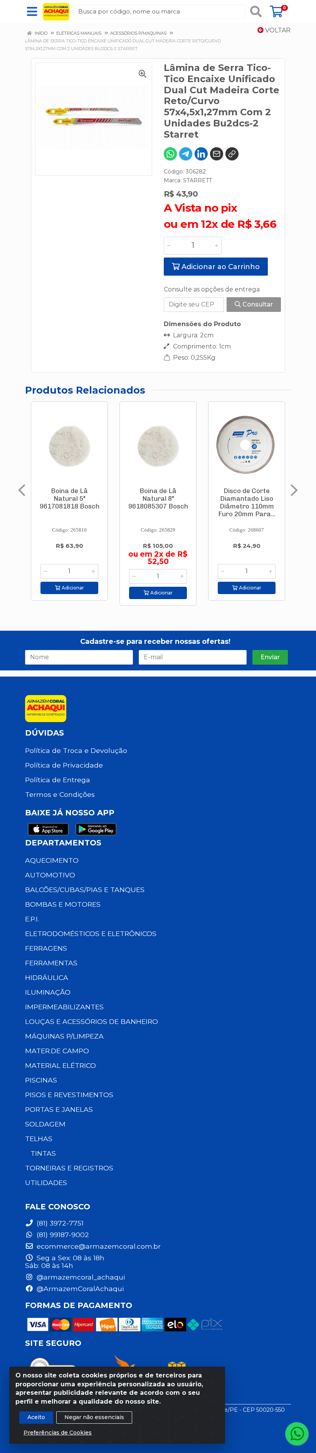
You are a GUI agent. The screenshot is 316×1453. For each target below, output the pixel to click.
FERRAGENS (46, 948)
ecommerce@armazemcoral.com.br (98, 1246)
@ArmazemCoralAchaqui (79, 1289)
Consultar (257, 304)
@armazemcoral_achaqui (80, 1277)
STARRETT (197, 180)
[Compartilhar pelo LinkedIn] (201, 153)
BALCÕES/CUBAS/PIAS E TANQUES (85, 890)
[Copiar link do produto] (232, 153)
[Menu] (32, 12)
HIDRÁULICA (46, 977)
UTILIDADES (46, 1183)
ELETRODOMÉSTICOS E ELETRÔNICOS (90, 933)
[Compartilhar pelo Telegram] (185, 153)
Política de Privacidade (64, 765)
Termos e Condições (60, 794)
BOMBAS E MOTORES (63, 904)
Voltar (277, 30)
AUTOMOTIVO (50, 875)
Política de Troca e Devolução (76, 750)
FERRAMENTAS (51, 963)
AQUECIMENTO (52, 860)
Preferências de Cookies (58, 1432)
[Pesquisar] (256, 12)
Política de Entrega (57, 780)
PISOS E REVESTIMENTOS (69, 1095)
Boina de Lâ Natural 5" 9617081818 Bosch (69, 498)
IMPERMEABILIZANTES (64, 1007)
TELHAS (38, 1139)
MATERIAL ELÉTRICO (60, 1065)
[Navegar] (21, 490)
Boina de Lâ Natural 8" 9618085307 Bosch (158, 498)
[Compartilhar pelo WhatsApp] (170, 153)
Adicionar (72, 588)
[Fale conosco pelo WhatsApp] (296, 1433)
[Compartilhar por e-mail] (216, 153)
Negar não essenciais (94, 1417)
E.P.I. (32, 919)
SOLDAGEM (45, 1124)
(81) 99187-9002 (62, 1235)
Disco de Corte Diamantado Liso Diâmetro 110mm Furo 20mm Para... (247, 502)
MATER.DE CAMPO (57, 1051)
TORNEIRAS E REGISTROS (69, 1168)
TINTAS (43, 1153)
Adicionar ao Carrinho (220, 267)
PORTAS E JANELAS (59, 1109)
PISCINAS (41, 1080)
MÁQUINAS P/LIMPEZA (64, 1036)
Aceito (36, 1417)
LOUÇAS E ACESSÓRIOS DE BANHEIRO (91, 1021)
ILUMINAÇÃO (48, 992)
